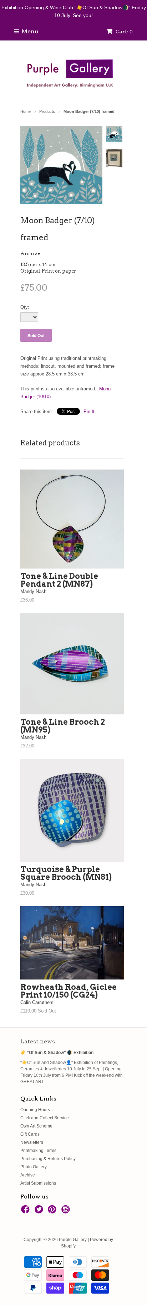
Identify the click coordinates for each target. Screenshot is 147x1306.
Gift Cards (30, 1134)
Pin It (89, 411)
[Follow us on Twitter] (40, 1211)
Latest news (37, 1041)
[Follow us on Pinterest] (53, 1211)
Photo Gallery (33, 1166)
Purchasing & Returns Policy (48, 1158)
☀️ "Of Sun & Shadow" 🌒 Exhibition (56, 1052)
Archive (30, 253)
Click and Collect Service (44, 1117)
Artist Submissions (38, 1183)
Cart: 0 (124, 31)
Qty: (24, 307)
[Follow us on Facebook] (26, 1211)
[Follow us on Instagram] (66, 1211)
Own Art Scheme (36, 1126)
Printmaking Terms (38, 1150)
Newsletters (31, 1142)
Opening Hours (35, 1109)
